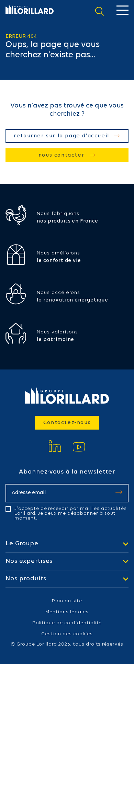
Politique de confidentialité (67, 623)
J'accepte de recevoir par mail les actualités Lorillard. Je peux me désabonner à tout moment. (70, 513)
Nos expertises (29, 561)
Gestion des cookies (66, 634)
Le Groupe (21, 544)
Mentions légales (66, 612)
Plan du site (67, 601)
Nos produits (25, 579)
